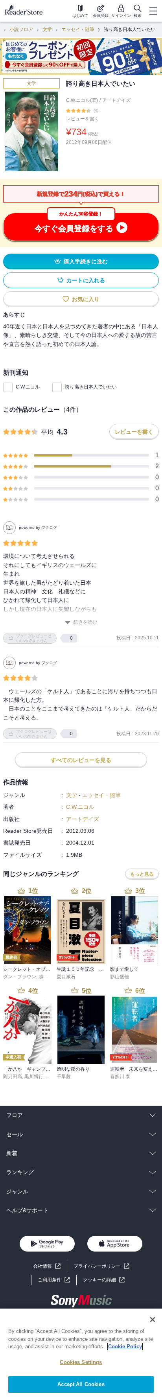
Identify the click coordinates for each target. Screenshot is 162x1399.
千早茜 (64, 1076)
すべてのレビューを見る (81, 760)
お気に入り (85, 299)
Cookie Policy (125, 1346)
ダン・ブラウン (19, 976)
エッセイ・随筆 (77, 29)
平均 (47, 432)
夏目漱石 (66, 976)
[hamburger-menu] (153, 11)
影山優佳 (119, 976)
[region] (81, 1354)
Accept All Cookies (80, 1384)
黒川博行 (33, 1076)
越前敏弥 (48, 976)
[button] (104, 1280)
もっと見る (142, 874)
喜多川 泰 (120, 1076)
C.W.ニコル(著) (82, 100)
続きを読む (85, 622)
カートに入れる (85, 280)
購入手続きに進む (86, 261)
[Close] (152, 1319)
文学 (47, 29)
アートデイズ (116, 100)
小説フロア (21, 29)
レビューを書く (82, 118)
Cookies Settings (81, 1362)
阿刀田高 (12, 1076)
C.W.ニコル (28, 387)
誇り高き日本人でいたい (91, 387)
